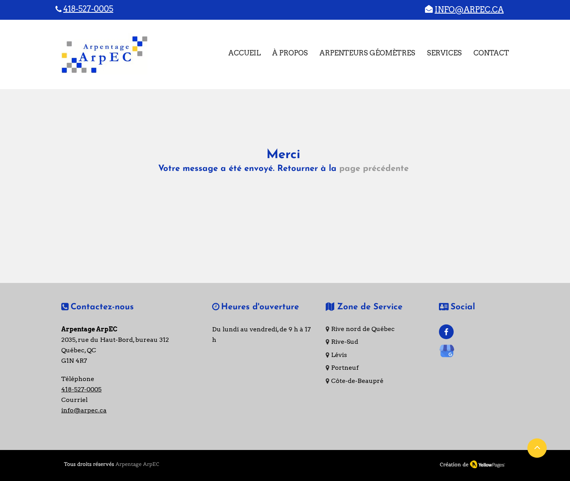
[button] (444, 53)
